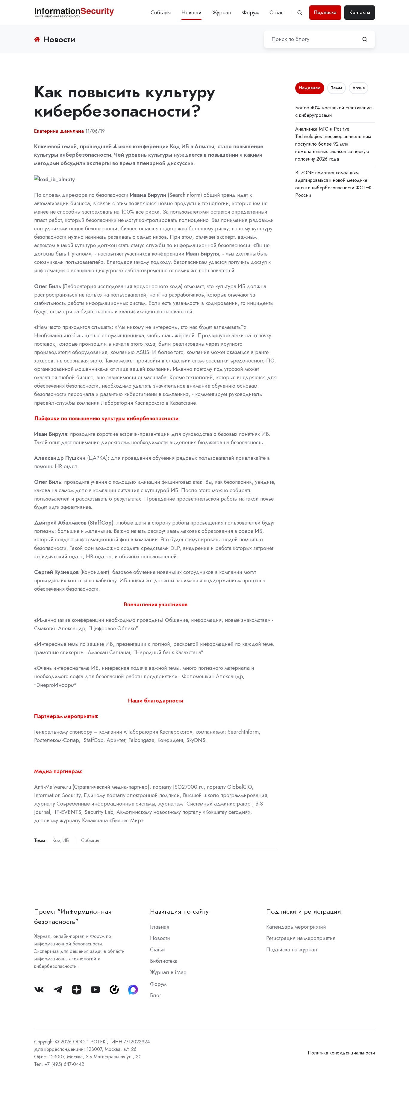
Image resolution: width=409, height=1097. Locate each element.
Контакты (359, 12)
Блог (155, 995)
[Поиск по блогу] (365, 39)
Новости (191, 12)
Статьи (157, 950)
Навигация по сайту (179, 911)
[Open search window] (300, 13)
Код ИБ (60, 840)
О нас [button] (276, 12)
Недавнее (310, 87)
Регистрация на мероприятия (300, 938)
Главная (159, 927)
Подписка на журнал (291, 950)
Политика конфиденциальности (341, 1052)
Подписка (325, 12)
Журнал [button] (221, 12)
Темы (336, 87)
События (161, 12)
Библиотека (164, 961)
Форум (250, 12)
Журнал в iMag (168, 972)
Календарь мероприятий (296, 927)
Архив (358, 87)
